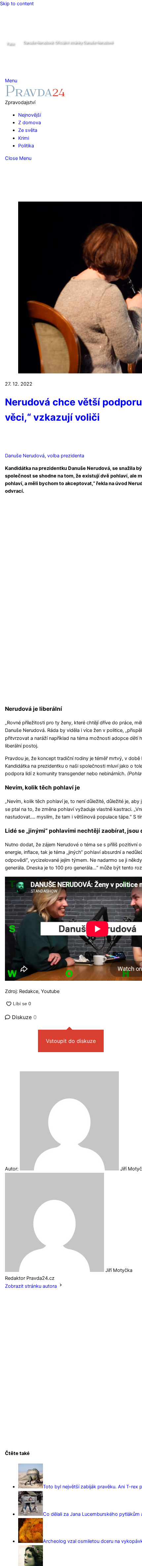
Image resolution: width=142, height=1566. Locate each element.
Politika (26, 146)
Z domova (29, 123)
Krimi (23, 138)
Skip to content (17, 4)
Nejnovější (29, 115)
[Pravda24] (35, 95)
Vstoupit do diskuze (71, 1041)
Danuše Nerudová (25, 456)
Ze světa (27, 130)
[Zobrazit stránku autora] (60, 1286)
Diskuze (23, 1017)
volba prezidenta (65, 456)
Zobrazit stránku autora (31, 1286)
